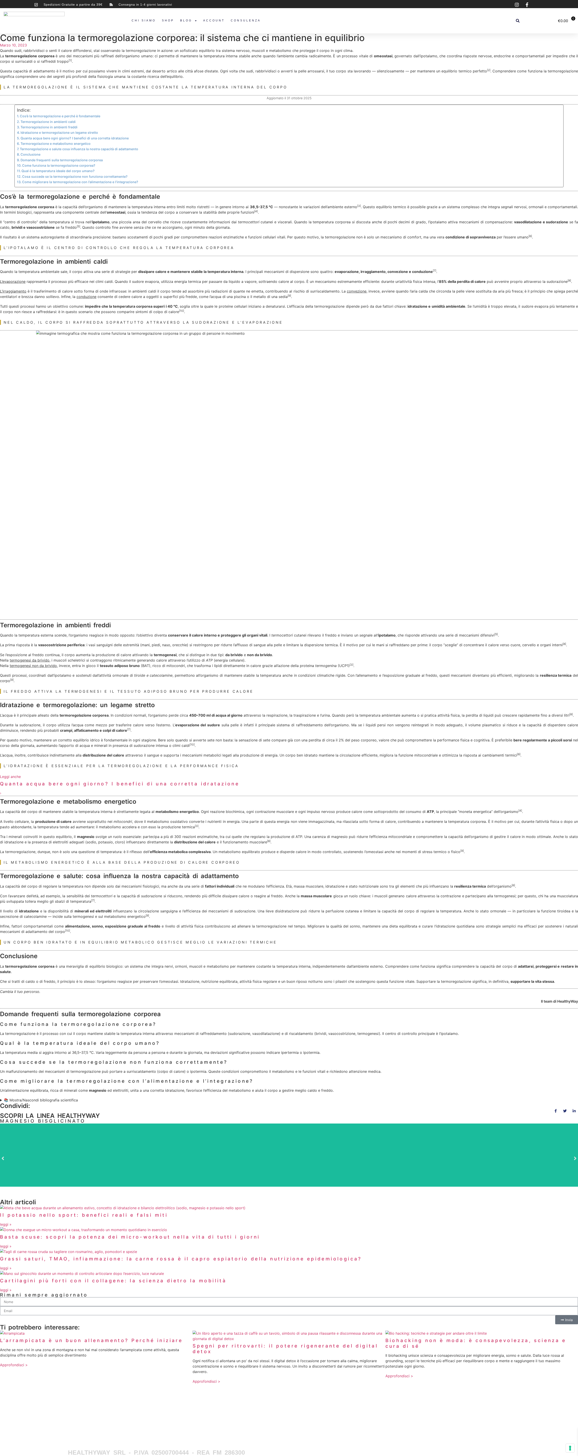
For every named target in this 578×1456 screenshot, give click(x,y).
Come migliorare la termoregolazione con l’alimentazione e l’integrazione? (80, 182)
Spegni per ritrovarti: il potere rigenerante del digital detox (285, 1348)
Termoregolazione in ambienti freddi (49, 127)
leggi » (6, 1224)
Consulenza (246, 20)
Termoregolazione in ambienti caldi (48, 122)
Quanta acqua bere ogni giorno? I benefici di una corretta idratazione (75, 138)
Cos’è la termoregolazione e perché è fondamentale (60, 116)
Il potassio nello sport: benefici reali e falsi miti (84, 1215)
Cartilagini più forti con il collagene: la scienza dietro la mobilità (113, 1280)
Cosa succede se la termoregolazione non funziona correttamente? (75, 176)
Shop (168, 20)
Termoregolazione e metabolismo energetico (56, 143)
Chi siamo (144, 20)
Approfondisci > (14, 1365)
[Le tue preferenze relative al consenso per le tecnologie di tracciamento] (570, 1448)
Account (214, 20)
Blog (186, 20)
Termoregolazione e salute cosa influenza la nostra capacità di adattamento (79, 149)
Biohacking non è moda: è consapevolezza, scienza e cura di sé (475, 1343)
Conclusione (30, 154)
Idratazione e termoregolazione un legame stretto (59, 132)
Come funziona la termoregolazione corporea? (58, 165)
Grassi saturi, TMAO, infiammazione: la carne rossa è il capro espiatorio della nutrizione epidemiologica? (181, 1259)
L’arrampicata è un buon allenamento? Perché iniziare (91, 1340)
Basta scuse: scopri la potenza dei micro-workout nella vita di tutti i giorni (130, 1237)
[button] (518, 20)
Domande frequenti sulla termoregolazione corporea (62, 160)
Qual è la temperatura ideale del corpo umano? (58, 171)
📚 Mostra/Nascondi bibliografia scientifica (41, 1100)
